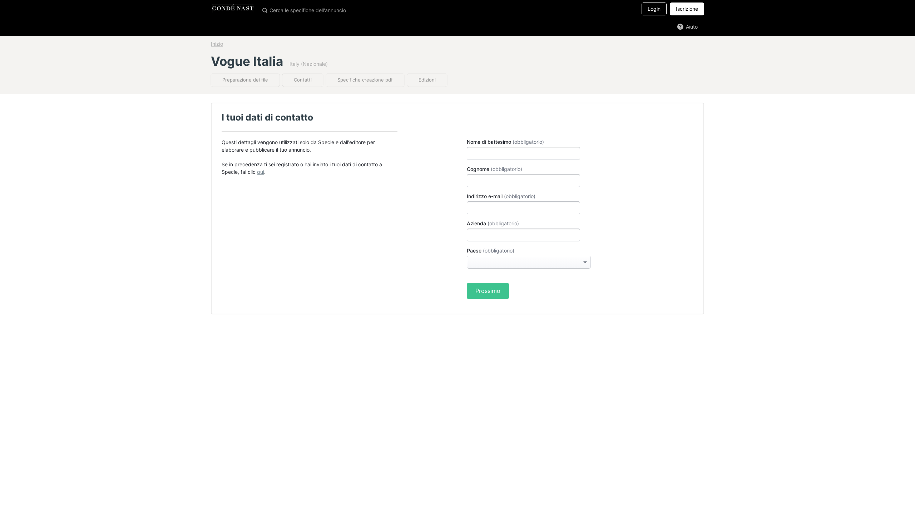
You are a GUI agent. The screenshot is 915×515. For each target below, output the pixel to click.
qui (260, 172)
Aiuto (691, 27)
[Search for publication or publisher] (264, 10)
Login (654, 9)
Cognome (478, 169)
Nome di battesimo (489, 142)
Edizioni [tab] (427, 80)
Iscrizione (687, 9)
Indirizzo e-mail (485, 196)
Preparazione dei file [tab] (245, 80)
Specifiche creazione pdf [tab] (365, 80)
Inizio (217, 44)
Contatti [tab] (303, 80)
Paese (474, 250)
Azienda (476, 223)
